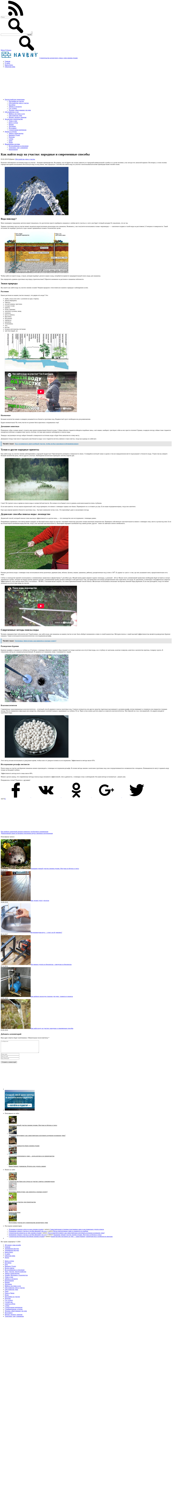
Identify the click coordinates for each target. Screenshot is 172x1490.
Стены (11, 139)
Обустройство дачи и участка (19, 103)
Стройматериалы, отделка (13, 1309)
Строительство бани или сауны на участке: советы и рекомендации (32, 1181)
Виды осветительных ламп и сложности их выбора (70, 1231)
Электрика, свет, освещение (18, 148)
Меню (3, 50)
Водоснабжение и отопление (18, 146)
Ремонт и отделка (11, 131)
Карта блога (9, 65)
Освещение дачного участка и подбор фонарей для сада (28, 1231)
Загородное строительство (14, 119)
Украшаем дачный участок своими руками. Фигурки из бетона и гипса (55, 868)
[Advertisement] (86, 83)
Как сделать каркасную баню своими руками (24, 1146)
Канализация (13, 149)
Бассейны (12, 105)
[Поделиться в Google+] (107, 797)
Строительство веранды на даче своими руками (25, 1233)
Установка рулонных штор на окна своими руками (26, 1229)
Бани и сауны (13, 123)
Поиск (7, 1257)
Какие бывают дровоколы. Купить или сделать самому (27, 1166)
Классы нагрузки (14, 1212)
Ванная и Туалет (14, 135)
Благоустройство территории (15, 99)
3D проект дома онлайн (13, 1245)
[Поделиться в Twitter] (137, 797)
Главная (7, 61)
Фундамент (13, 128)
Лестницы (12, 126)
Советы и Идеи (10, 1304)
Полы (11, 142)
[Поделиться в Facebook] (16, 797)
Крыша (11, 124)
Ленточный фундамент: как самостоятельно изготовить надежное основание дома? (37, 1135)
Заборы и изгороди (15, 106)
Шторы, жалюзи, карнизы (17, 117)
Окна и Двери (9, 1293)
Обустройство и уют (12, 112)
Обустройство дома (15, 115)
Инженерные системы (12, 144)
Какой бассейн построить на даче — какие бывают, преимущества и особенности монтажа (82, 1236)
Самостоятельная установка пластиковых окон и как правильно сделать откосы (77, 1229)
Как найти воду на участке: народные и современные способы (52, 1028)
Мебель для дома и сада (17, 114)
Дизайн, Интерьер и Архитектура (16, 1275)
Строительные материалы (17, 130)
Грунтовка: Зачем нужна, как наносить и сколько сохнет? (28, 1192)
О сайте (7, 63)
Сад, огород (13, 108)
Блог (6, 1264)
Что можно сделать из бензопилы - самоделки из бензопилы (51, 964)
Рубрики (8, 50)
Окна (10, 140)
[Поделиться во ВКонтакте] (46, 797)
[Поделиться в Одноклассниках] (76, 797)
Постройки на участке (16, 101)
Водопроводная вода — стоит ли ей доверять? (46, 932)
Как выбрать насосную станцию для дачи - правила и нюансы (52, 996)
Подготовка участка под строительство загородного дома (28, 1222)
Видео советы (9, 1268)
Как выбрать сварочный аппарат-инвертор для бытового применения (24, 831)
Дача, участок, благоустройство (15, 1271)
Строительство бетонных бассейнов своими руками (26, 1236)
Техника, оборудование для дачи (20, 110)
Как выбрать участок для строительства (22, 1202)
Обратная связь (10, 67)
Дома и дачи (13, 121)
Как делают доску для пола (40, 900)
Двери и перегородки (16, 133)
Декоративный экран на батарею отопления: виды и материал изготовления (27, 833)
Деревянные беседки (12, 1248)
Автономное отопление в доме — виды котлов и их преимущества (31, 1156)
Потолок (12, 137)
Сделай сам (9, 1302)
